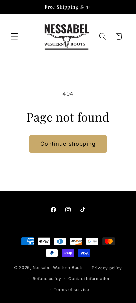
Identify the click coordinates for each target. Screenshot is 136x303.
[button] (14, 36)
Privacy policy (107, 267)
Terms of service (71, 289)
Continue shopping (68, 143)
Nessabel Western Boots (58, 267)
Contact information (89, 278)
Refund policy (47, 278)
